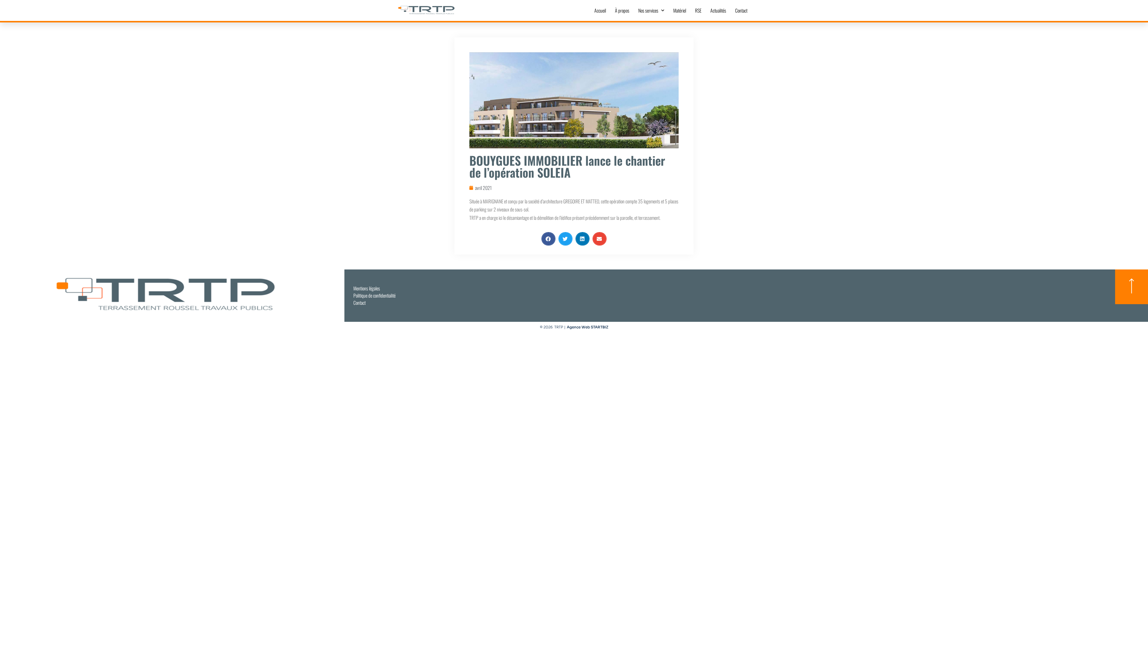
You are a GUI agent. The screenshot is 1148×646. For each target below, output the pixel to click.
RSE (698, 10)
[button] (548, 239)
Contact (741, 10)
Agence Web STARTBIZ (587, 327)
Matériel (679, 10)
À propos (622, 10)
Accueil (600, 10)
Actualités (718, 10)
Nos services (648, 10)
